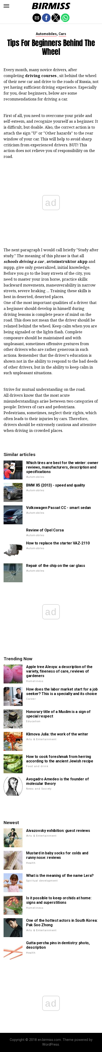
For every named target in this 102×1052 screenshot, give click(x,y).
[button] (6, 6)
